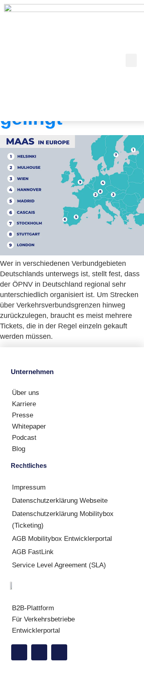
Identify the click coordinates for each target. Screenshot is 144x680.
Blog (18, 449)
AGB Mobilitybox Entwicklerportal (62, 538)
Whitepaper (29, 426)
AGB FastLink (33, 552)
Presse (22, 415)
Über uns (25, 393)
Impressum (29, 487)
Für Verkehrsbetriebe (43, 619)
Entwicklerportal (36, 630)
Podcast (24, 437)
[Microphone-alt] (59, 652)
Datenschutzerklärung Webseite (60, 500)
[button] (131, 60)
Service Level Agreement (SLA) (59, 565)
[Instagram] (39, 652)
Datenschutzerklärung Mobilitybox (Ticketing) (63, 519)
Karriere (24, 404)
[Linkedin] (19, 652)
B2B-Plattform (33, 608)
